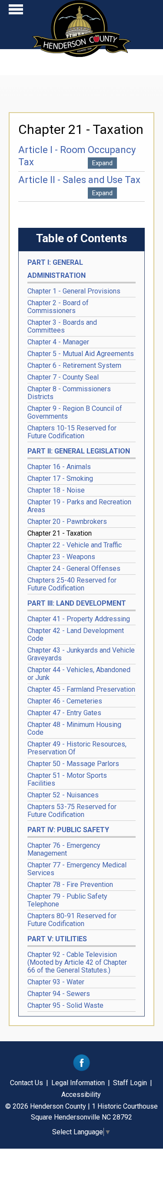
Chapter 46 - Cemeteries (64, 701)
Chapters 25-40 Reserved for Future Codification (71, 584)
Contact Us (26, 1083)
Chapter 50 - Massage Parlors (73, 764)
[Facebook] (81, 1069)
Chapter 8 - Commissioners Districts (69, 393)
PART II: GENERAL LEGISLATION (78, 451)
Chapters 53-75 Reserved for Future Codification (71, 811)
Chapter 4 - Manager (58, 342)
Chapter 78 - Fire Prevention (70, 884)
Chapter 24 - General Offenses (73, 568)
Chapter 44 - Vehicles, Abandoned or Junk (78, 674)
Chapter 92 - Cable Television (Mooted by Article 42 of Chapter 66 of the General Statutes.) (77, 962)
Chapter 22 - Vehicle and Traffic (74, 545)
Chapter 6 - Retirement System (74, 365)
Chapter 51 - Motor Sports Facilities (67, 779)
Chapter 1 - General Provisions (73, 291)
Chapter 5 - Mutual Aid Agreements (80, 354)
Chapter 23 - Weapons (61, 557)
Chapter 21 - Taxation (59, 533)
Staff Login (130, 1083)
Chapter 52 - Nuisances (63, 795)
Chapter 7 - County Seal (63, 377)
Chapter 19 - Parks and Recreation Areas (79, 506)
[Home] (81, 54)
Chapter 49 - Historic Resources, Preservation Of (76, 748)
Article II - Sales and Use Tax (79, 179)
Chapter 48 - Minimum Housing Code (74, 728)
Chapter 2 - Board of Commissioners (58, 307)
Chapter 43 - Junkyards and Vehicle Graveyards (81, 654)
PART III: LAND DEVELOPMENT (76, 603)
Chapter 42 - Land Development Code (75, 634)
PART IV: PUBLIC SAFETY (68, 830)
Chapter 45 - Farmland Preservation (81, 689)
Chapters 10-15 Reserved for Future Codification (71, 432)
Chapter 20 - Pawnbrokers (67, 521)
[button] (16, 11)
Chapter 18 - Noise (56, 490)
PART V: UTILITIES (57, 939)
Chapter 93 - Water (55, 982)
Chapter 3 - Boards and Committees (62, 326)
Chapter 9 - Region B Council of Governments (74, 412)
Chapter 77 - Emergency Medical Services (76, 869)
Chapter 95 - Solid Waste (65, 1005)
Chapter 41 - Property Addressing (78, 619)
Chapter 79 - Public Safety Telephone (67, 900)
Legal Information (78, 1083)
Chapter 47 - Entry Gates (64, 713)
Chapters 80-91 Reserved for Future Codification (71, 920)
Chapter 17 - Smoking (60, 478)
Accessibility (81, 1094)
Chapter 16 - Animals (59, 467)
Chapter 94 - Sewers (58, 994)
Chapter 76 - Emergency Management (63, 849)
